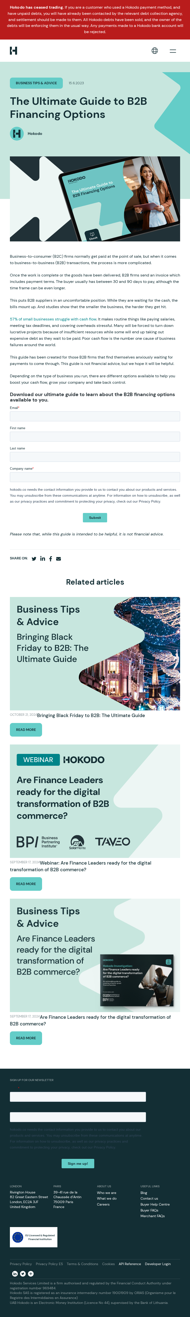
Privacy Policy (21, 1264)
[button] (155, 51)
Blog (144, 1192)
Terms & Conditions (82, 1264)
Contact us (149, 1198)
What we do (107, 1198)
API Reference (130, 1264)
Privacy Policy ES (49, 1264)
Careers (103, 1204)
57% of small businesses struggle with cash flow (53, 319)
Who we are (106, 1192)
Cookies (108, 1264)
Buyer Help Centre (155, 1204)
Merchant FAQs (153, 1216)
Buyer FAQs (149, 1210)
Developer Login (158, 1264)
